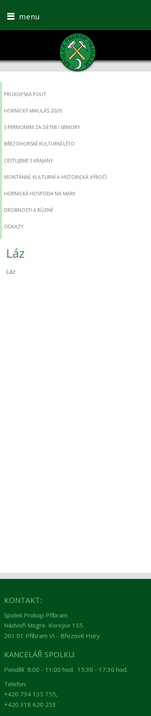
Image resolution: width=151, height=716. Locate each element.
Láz (11, 271)
